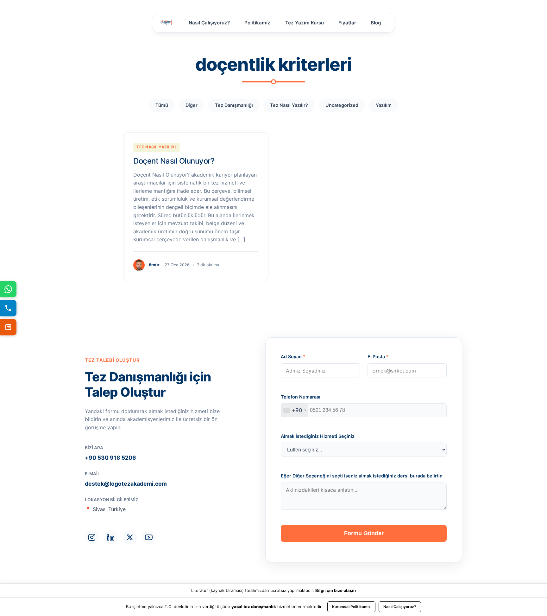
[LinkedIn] (111, 537)
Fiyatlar (347, 23)
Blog (376, 23)
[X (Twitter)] (130, 537)
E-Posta (378, 356)
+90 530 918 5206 (110, 457)
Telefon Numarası (300, 396)
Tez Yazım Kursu (304, 23)
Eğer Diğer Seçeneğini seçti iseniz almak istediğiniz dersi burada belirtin (362, 475)
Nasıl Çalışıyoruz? (209, 23)
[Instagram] (92, 537)
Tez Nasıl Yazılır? (289, 105)
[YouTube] (149, 537)
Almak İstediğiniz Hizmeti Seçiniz (318, 436)
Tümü (161, 105)
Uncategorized (341, 105)
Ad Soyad (293, 356)
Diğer (191, 105)
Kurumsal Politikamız (351, 606)
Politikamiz (257, 23)
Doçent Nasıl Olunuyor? (173, 160)
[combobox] (294, 410)
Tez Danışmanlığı (234, 105)
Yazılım (384, 105)
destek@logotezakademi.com (126, 483)
